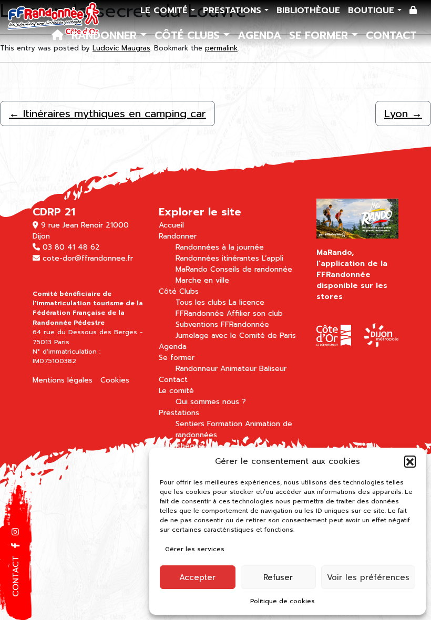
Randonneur (197, 368)
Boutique (372, 10)
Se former (320, 35)
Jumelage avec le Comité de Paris (236, 335)
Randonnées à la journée (220, 247)
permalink (221, 48)
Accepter (197, 577)
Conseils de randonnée (251, 269)
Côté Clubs (189, 35)
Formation (224, 423)
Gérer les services (194, 549)
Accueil (171, 225)
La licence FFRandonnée (220, 308)
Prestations (233, 10)
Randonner (105, 35)
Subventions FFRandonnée (222, 324)
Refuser (278, 577)
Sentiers (190, 423)
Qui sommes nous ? (211, 401)
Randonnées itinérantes (217, 258)
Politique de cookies (282, 601)
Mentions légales (63, 380)
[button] (410, 461)
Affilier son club (255, 313)
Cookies (114, 380)
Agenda (259, 35)
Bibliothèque (308, 10)
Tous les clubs (201, 302)
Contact (391, 35)
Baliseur (272, 368)
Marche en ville (202, 280)
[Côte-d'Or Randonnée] (53, 19)
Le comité (165, 10)
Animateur (238, 368)
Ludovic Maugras (121, 48)
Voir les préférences (368, 577)
